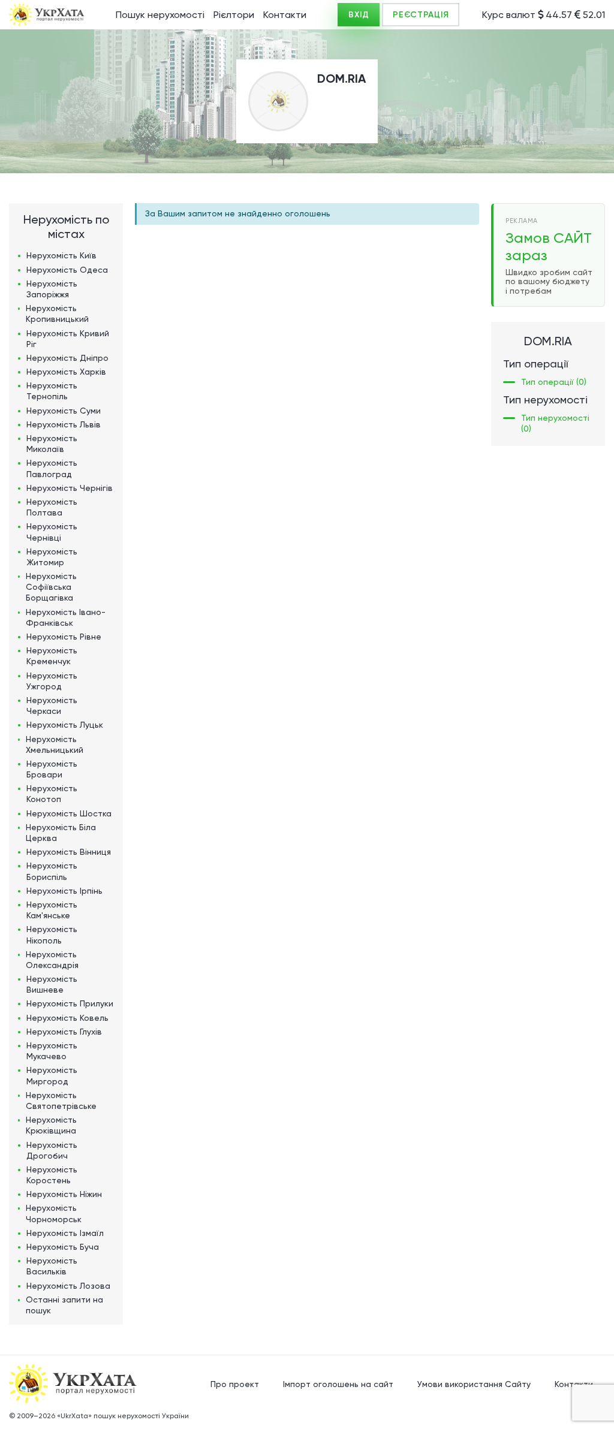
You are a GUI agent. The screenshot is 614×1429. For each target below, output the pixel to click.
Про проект (234, 1384)
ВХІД (358, 15)
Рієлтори (233, 14)
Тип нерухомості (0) (555, 423)
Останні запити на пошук (64, 1305)
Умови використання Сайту (474, 1384)
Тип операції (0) (553, 382)
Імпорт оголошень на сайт (338, 1384)
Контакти (284, 14)
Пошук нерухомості (160, 14)
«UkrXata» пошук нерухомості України (123, 1416)
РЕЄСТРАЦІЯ (421, 15)
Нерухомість (61, 255)
